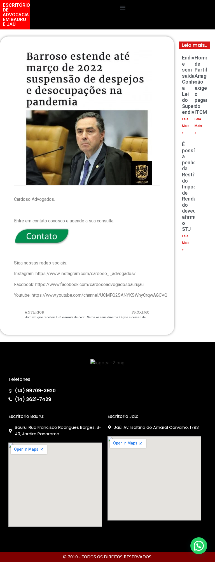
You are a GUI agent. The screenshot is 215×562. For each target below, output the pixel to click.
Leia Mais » (186, 126)
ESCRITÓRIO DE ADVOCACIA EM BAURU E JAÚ (16, 14)
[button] (122, 7)
